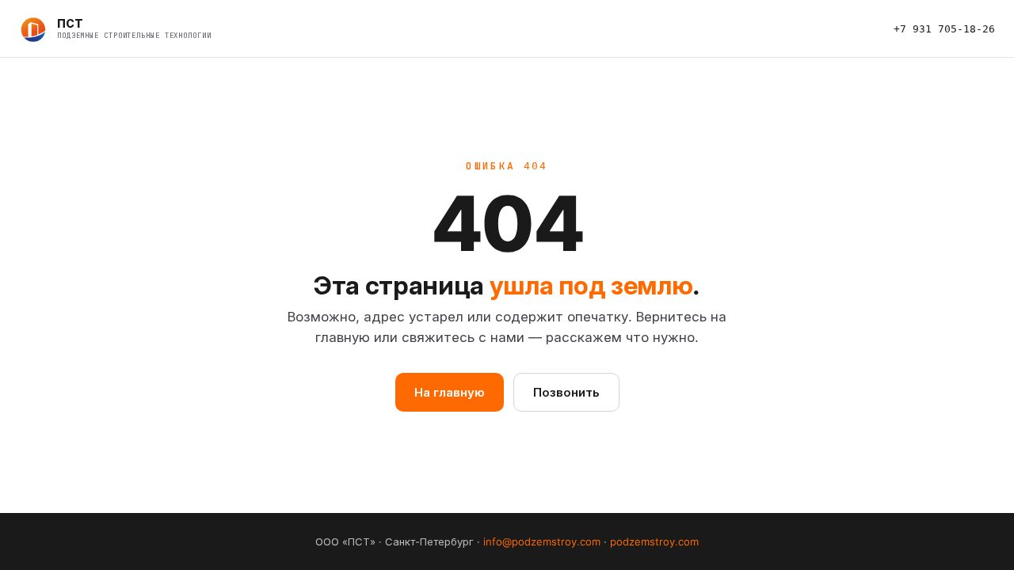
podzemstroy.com (654, 541)
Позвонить (566, 392)
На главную (449, 392)
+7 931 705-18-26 (944, 29)
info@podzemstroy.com (541, 541)
